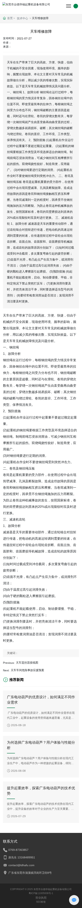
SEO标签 (41, 901)
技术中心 (22, 18)
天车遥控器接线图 (27, 662)
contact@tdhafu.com (21, 865)
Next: (6, 670)
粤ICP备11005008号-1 (41, 893)
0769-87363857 (18, 849)
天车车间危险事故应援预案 (27, 670)
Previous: (9, 662)
